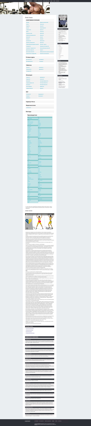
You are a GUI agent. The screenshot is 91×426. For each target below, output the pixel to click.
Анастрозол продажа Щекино (30, 328)
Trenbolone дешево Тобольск (61, 84)
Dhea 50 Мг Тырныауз (29, 331)
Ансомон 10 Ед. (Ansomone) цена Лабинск (61, 82)
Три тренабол (60, 49)
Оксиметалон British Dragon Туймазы (62, 79)
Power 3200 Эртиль (61, 86)
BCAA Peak (59, 46)
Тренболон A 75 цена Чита (60, 80)
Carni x (59, 58)
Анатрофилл (60, 51)
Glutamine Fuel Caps (60, 55)
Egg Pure (59, 45)
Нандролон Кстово (60, 77)
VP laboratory (60, 50)
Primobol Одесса (61, 87)
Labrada (59, 54)
